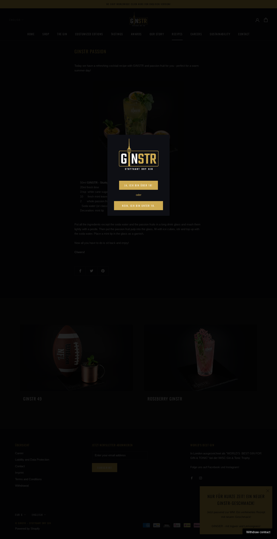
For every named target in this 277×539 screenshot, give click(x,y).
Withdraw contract (258, 532)
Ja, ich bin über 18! (138, 185)
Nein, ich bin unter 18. (138, 205)
